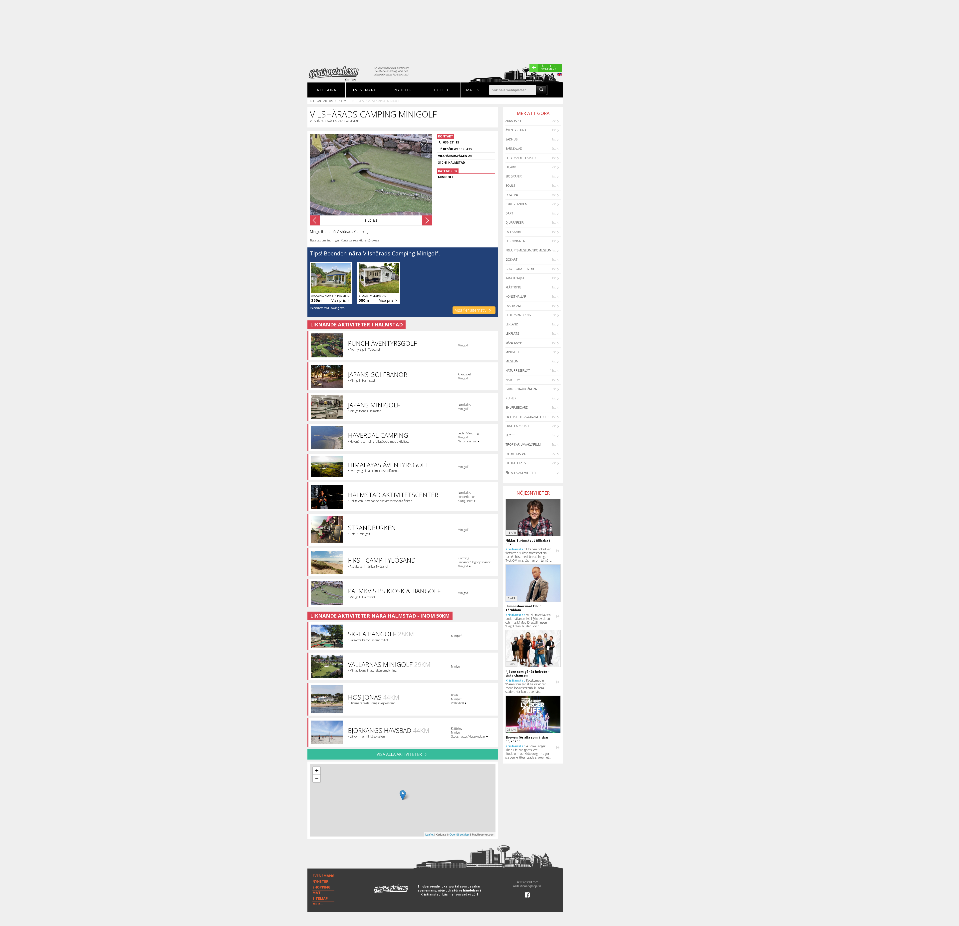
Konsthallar (515, 296)
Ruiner (510, 398)
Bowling (512, 195)
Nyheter (403, 89)
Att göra (326, 89)
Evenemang (365, 89)
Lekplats (512, 333)
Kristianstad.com (321, 101)
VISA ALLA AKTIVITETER (400, 754)
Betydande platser (520, 158)
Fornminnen (515, 241)
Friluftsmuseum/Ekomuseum (528, 250)
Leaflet (429, 834)
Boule (510, 185)
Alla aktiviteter (523, 473)
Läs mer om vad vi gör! (460, 894)
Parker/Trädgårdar (521, 389)
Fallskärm (513, 232)
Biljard (510, 167)
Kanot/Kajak (514, 278)
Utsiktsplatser (517, 463)
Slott (510, 435)
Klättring (513, 287)
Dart (509, 213)
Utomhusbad (515, 454)
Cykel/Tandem (516, 204)
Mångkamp (513, 343)
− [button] (316, 778)
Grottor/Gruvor (519, 269)
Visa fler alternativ (471, 310)
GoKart (511, 259)
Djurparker (514, 222)
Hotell (441, 89)
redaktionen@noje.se (527, 886)
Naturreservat (517, 370)
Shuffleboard (516, 407)
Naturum (512, 380)
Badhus (511, 139)
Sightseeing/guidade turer (527, 417)
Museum (511, 361)
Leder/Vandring (518, 315)
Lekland (511, 324)
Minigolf (512, 352)
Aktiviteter (346, 101)
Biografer (513, 176)
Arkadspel (513, 121)
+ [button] (316, 771)
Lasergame (513, 306)
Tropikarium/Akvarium (523, 444)
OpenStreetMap (459, 834)
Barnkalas (513, 148)
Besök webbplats (457, 149)
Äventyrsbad (515, 130)
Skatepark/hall (517, 426)
